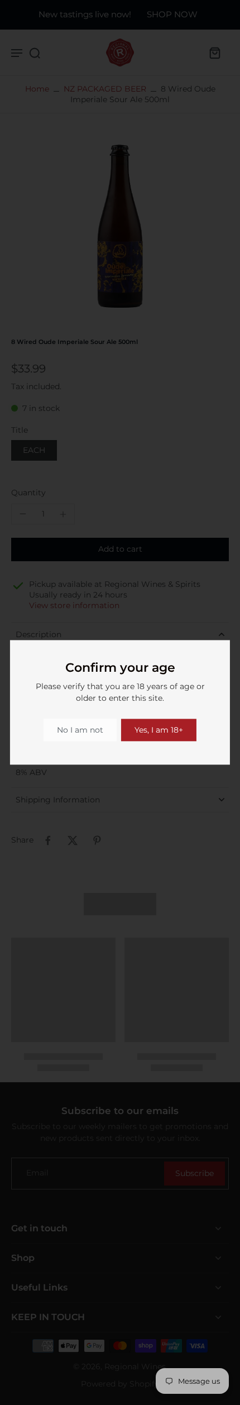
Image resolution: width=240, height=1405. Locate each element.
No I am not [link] (80, 729)
